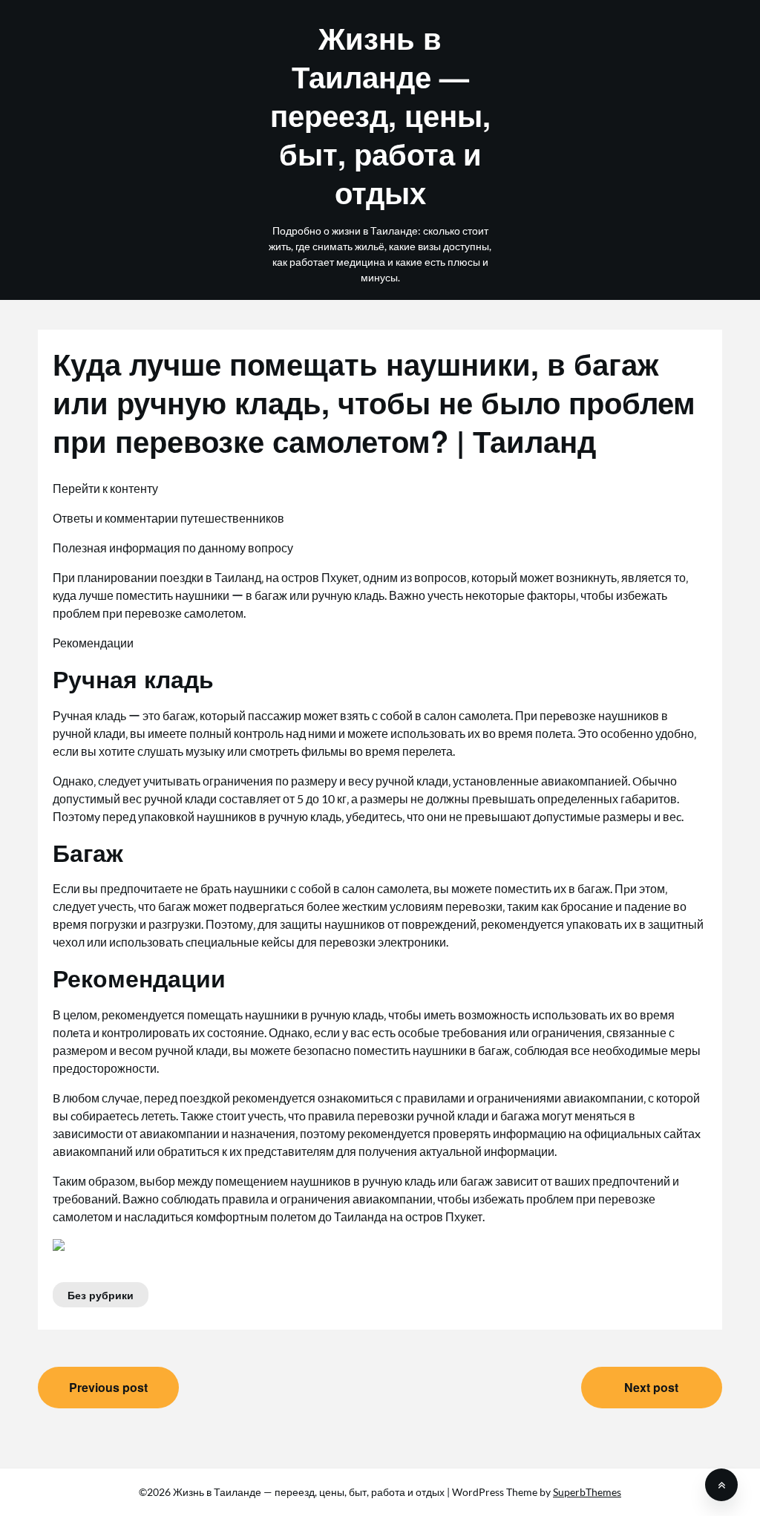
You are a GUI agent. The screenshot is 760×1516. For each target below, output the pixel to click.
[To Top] (721, 1484)
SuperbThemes (587, 1492)
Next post (651, 1387)
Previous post (108, 1387)
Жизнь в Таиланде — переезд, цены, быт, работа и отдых (380, 115)
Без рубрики (101, 1294)
